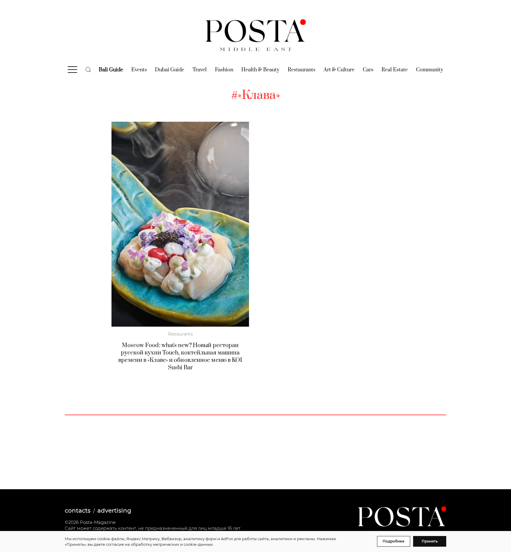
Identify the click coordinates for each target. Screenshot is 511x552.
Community (429, 70)
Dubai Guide (169, 70)
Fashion (224, 70)
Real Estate (394, 70)
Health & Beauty (260, 70)
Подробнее (394, 541)
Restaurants (302, 70)
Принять (430, 541)
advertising (114, 510)
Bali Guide (111, 70)
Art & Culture (339, 70)
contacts (77, 510)
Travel (200, 70)
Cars (368, 70)
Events (139, 70)
